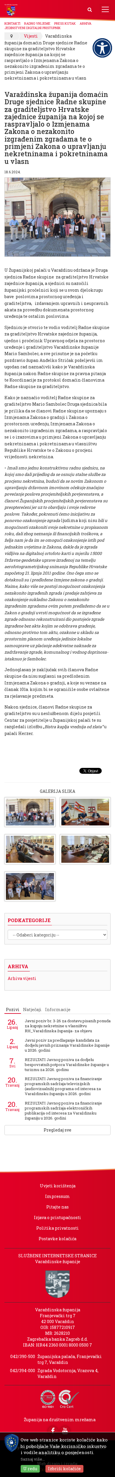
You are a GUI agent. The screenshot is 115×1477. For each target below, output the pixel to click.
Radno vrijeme (37, 23)
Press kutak (65, 23)
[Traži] (89, 9)
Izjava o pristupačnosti (57, 1217)
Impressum (57, 1196)
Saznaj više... (33, 1459)
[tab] (12, 1009)
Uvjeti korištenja (57, 1186)
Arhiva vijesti (22, 978)
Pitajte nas (57, 1207)
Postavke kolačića (57, 1238)
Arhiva (85, 23)
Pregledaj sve (57, 1130)
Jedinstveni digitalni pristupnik (32, 28)
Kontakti (12, 23)
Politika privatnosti (57, 1228)
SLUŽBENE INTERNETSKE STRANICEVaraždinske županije (57, 1258)
